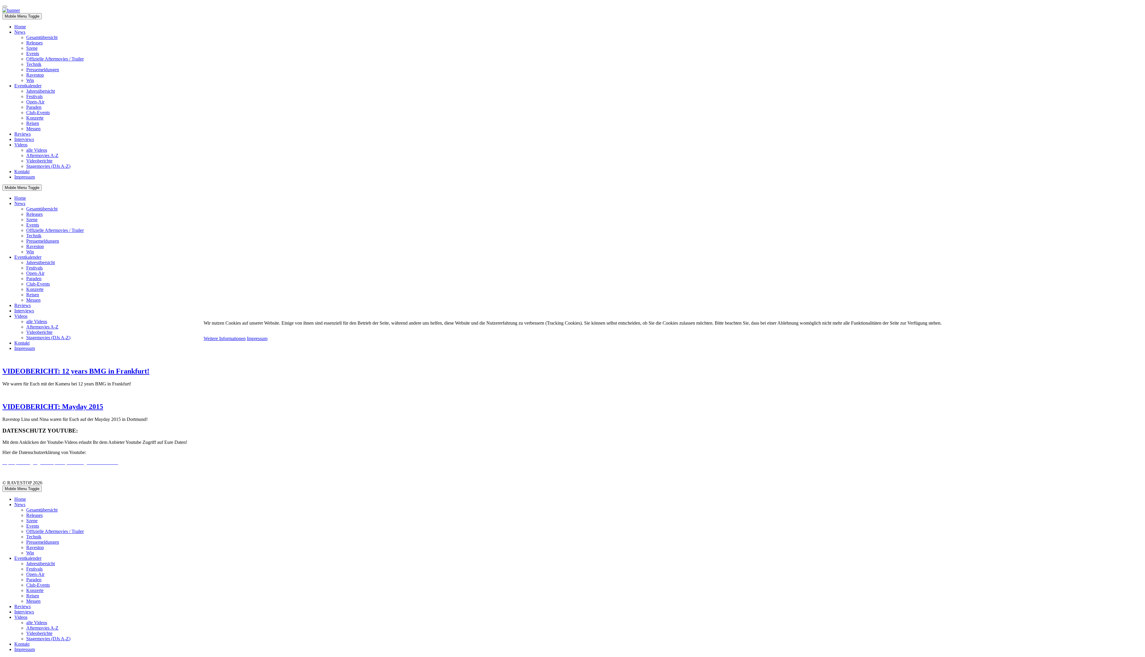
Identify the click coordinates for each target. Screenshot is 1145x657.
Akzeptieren (215, 333)
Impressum (257, 338)
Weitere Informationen (225, 338)
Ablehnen (237, 333)
